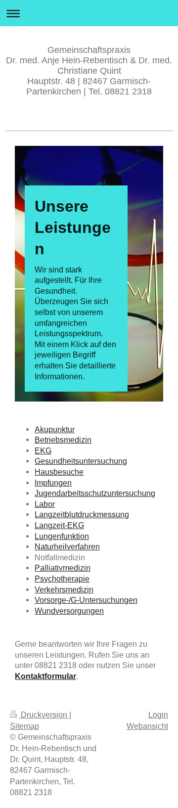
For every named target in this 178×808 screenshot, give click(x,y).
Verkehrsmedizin (64, 589)
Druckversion (44, 714)
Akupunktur (55, 429)
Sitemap (24, 725)
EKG (43, 450)
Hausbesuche (59, 471)
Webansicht (147, 725)
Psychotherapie (62, 578)
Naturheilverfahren (67, 546)
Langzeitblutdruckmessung (82, 514)
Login (158, 714)
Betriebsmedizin (63, 439)
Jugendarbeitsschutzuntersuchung (95, 493)
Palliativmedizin (62, 567)
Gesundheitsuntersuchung (81, 460)
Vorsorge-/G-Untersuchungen (86, 599)
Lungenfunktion (62, 536)
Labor (45, 503)
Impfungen (53, 482)
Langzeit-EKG (59, 525)
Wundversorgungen (69, 610)
